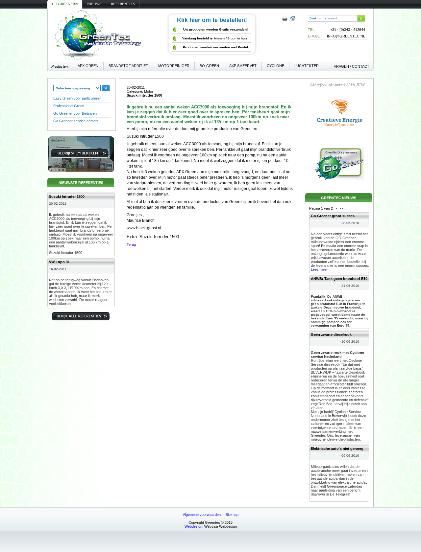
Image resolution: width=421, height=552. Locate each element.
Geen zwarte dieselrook (331, 334)
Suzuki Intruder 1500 (67, 196)
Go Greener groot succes (333, 216)
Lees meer (319, 269)
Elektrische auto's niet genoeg (337, 448)
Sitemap (232, 515)
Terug (131, 244)
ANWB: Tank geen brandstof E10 (339, 279)
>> (341, 208)
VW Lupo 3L (59, 262)
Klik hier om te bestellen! (212, 20)
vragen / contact (351, 66)
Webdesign (193, 526)
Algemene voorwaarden (202, 515)
